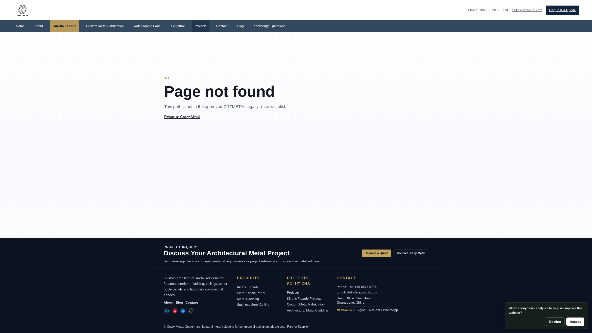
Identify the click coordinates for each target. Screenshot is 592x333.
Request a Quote (562, 10)
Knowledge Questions (269, 26)
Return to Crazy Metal (182, 117)
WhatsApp (390, 310)
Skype (361, 310)
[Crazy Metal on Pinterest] (175, 311)
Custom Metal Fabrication (105, 26)
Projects (201, 26)
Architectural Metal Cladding (307, 310)
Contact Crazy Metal (411, 253)
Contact (222, 26)
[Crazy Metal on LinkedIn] (167, 311)
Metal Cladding (248, 299)
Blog (240, 26)
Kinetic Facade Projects (304, 298)
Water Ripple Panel (147, 26)
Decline (555, 322)
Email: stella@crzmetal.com (357, 292)
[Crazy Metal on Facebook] (183, 311)
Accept (575, 322)
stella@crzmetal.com (527, 10)
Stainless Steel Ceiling (253, 304)
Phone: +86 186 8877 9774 (357, 287)
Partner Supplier (298, 326)
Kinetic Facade (64, 26)
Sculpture (178, 26)
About (38, 26)
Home (20, 26)
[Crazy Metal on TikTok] (191, 311)
